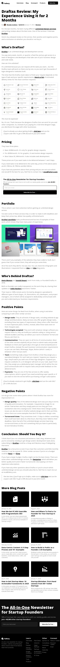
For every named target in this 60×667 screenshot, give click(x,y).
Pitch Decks (37, 640)
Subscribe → (53, 3)
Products (42, 3)
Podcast (28, 645)
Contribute (45, 645)
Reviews (38, 25)
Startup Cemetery (29, 648)
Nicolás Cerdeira (12, 25)
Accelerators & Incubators (38, 652)
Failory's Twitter (54, 640)
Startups (36, 649)
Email (51, 647)
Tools (27, 659)
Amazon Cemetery (29, 656)
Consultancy (45, 643)
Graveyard (34, 3)
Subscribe (45, 650)
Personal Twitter (53, 643)
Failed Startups (36, 646)
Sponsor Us (45, 640)
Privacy (44, 652)
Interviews (20, 3)
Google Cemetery (29, 652)
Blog (27, 3)
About (44, 647)
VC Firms (36, 655)
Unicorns (36, 643)
